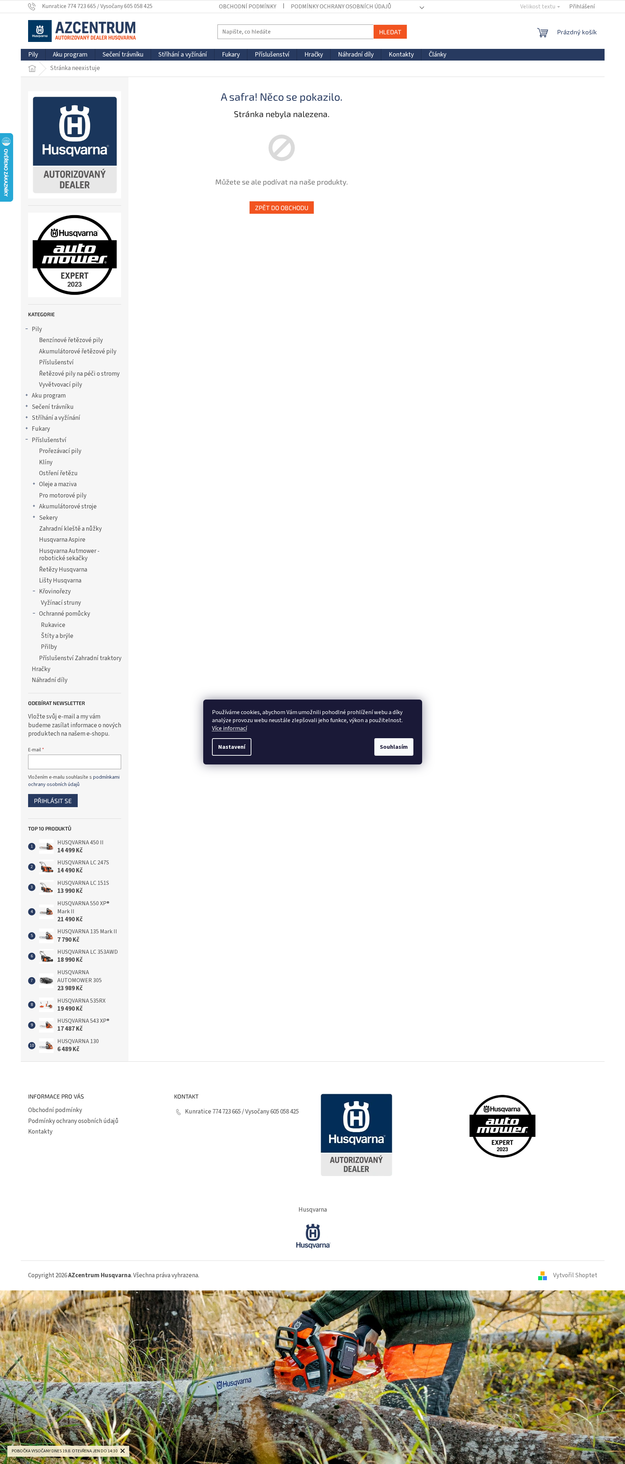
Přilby (49, 647)
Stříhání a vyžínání (56, 418)
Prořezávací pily (60, 451)
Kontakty (40, 1131)
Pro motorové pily (62, 495)
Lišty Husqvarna (60, 580)
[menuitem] (33, 55)
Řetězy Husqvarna (63, 569)
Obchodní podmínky (247, 7)
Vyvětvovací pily (60, 384)
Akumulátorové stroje (68, 506)
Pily (37, 329)
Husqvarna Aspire (62, 539)
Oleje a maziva (58, 484)
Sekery (48, 518)
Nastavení (231, 747)
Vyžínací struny (61, 603)
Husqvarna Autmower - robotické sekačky (69, 555)
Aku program (49, 395)
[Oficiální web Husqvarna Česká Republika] (312, 1235)
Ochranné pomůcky (64, 613)
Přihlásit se (53, 800)
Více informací (229, 728)
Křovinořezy (55, 591)
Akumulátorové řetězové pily (77, 351)
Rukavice (53, 625)
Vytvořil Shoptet (575, 1275)
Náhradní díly (49, 680)
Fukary (41, 429)
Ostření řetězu (58, 473)
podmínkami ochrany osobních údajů (74, 781)
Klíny (46, 462)
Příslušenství (56, 362)
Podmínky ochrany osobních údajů (341, 7)
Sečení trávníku (53, 407)
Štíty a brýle (57, 636)
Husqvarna (312, 1209)
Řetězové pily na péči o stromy (79, 373)
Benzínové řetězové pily (71, 340)
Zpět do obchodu (281, 207)
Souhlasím (394, 747)
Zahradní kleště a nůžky (70, 528)
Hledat (390, 31)
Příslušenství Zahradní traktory (80, 658)
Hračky (41, 669)
